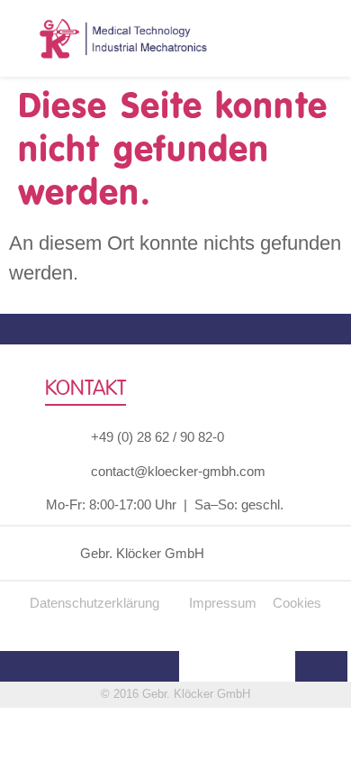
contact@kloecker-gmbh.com (178, 471)
